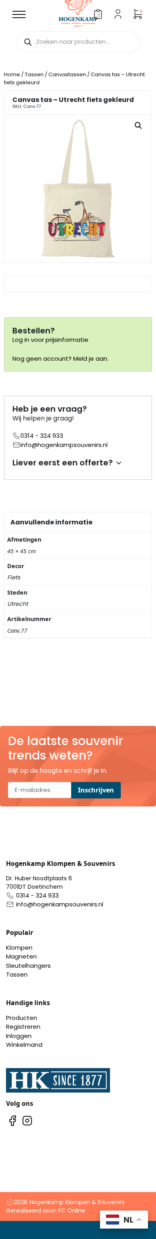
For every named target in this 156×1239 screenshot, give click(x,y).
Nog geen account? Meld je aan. (60, 358)
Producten (21, 1018)
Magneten (21, 956)
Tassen (34, 74)
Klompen (19, 947)
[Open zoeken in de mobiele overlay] (78, 42)
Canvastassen (67, 74)
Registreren (23, 1026)
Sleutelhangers (28, 965)
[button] (138, 125)
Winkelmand (24, 1044)
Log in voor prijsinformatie (50, 339)
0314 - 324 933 (41, 435)
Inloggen (19, 1036)
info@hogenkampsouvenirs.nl (64, 445)
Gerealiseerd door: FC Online (45, 1211)
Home (12, 74)
